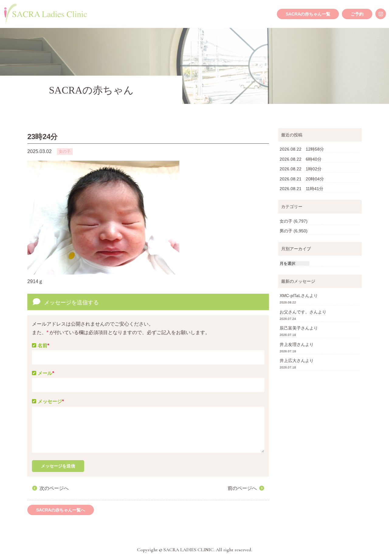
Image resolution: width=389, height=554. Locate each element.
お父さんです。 (294, 311)
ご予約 (357, 14)
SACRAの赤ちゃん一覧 (308, 14)
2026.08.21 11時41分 (301, 188)
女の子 (286, 221)
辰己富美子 (290, 328)
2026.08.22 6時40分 (301, 159)
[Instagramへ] (380, 13)
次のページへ (54, 488)
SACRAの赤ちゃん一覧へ (60, 510)
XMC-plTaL (290, 295)
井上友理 (288, 344)
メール (46, 373)
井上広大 (288, 360)
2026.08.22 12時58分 (302, 149)
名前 (43, 345)
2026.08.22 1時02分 (301, 168)
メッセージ (51, 401)
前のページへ (242, 488)
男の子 (286, 230)
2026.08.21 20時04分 (302, 178)
